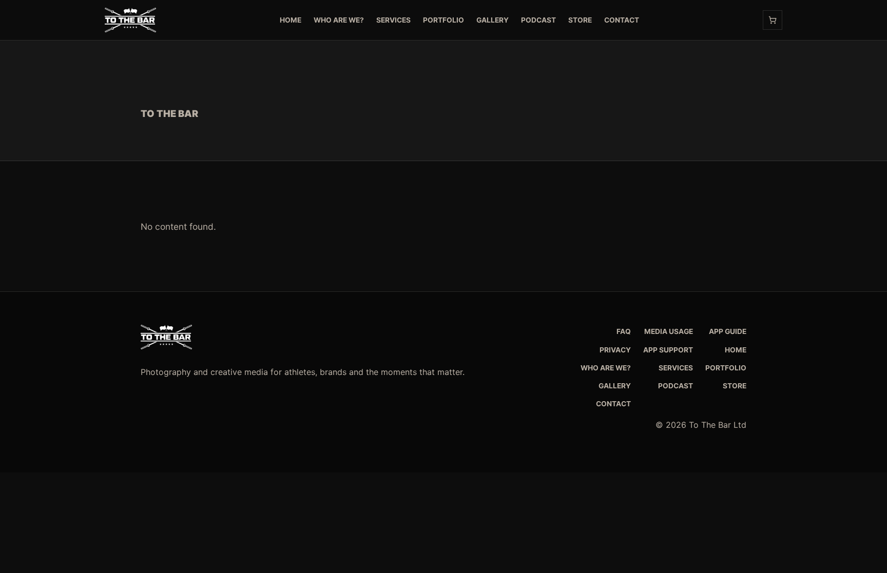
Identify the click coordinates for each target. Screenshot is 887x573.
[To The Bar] (130, 20)
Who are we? (339, 20)
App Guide (727, 331)
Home (290, 20)
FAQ (623, 331)
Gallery (492, 20)
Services (393, 20)
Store (580, 20)
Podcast (538, 20)
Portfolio (443, 20)
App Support (668, 350)
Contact (621, 20)
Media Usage (668, 331)
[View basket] (772, 20)
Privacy (615, 350)
